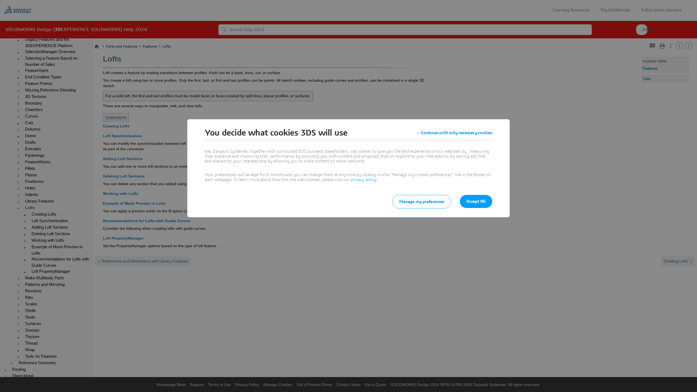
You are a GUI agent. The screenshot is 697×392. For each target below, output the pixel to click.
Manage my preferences (421, 202)
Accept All (476, 201)
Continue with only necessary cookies (456, 133)
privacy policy (363, 179)
